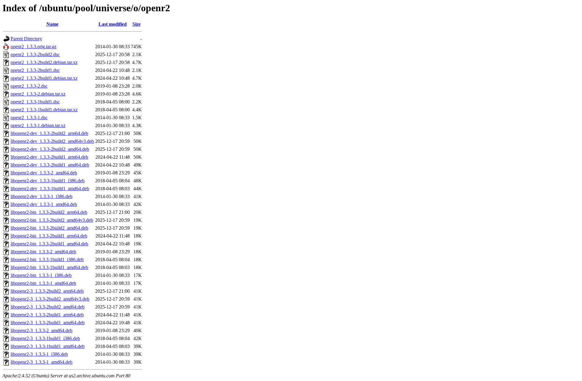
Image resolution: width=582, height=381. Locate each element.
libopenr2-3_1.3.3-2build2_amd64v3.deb (50, 299)
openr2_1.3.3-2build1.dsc (35, 70)
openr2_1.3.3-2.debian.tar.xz (38, 93)
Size (136, 24)
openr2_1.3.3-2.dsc (29, 86)
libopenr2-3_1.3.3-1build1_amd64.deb (48, 346)
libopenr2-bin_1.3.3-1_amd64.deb (43, 283)
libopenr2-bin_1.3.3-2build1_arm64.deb (49, 235)
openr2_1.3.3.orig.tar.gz (33, 46)
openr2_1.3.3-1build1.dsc (35, 101)
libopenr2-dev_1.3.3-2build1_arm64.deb (49, 157)
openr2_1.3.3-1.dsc (29, 117)
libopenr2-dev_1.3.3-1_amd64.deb (44, 204)
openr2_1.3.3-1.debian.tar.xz (38, 125)
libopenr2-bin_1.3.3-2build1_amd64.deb (49, 243)
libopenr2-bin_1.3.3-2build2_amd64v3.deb (52, 220)
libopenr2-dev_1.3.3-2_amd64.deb (44, 172)
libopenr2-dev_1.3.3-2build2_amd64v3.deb (52, 141)
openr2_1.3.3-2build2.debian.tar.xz (44, 62)
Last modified (113, 24)
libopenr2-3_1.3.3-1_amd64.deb (41, 362)
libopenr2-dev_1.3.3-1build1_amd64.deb (50, 188)
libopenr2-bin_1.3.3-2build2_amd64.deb (49, 228)
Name (52, 24)
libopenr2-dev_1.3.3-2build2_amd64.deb (50, 149)
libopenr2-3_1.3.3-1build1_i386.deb (45, 338)
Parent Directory (26, 38)
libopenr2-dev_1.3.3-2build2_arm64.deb (49, 133)
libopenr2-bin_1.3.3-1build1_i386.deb (47, 259)
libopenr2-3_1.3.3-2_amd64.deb (41, 330)
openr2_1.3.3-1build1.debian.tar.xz (44, 109)
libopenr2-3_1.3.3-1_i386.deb (39, 354)
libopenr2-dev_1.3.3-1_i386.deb (41, 196)
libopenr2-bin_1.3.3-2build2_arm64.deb (49, 212)
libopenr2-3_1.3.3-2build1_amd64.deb (48, 322)
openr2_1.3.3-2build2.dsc (35, 54)
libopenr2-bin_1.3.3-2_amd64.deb (43, 251)
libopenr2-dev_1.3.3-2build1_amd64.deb (50, 164)
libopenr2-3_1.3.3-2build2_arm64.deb (47, 291)
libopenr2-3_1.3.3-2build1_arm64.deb (47, 314)
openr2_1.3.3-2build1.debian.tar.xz (44, 78)
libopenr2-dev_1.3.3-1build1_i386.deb (48, 180)
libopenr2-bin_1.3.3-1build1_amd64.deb (49, 267)
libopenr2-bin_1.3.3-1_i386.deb (41, 275)
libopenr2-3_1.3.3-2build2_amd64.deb (48, 306)
